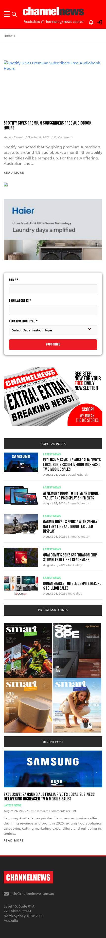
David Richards (78, 474)
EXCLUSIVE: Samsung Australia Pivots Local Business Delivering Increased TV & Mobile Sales (72, 464)
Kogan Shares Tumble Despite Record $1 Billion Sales (72, 586)
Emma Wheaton (79, 503)
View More (14, 625)
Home (8, 36)
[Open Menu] (8, 14)
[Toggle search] (14, 14)
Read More (14, 840)
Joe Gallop (75, 565)
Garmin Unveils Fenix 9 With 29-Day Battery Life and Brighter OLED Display (70, 526)
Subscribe (53, 344)
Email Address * (20, 300)
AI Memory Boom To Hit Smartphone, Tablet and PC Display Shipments (71, 496)
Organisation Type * (23, 321)
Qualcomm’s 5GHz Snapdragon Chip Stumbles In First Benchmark (70, 557)
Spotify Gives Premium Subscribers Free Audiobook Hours (47, 125)
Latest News (52, 454)
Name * (13, 280)
